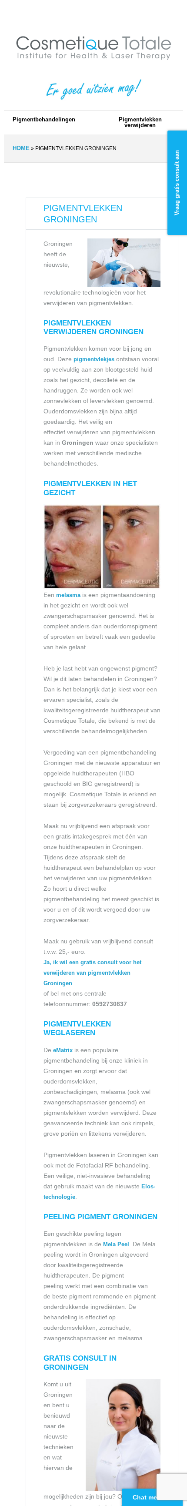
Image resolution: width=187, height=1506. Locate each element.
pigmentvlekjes (94, 359)
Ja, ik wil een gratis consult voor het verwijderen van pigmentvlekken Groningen (92, 972)
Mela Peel (116, 1244)
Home (21, 148)
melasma (68, 595)
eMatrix (63, 1050)
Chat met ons (152, 1497)
